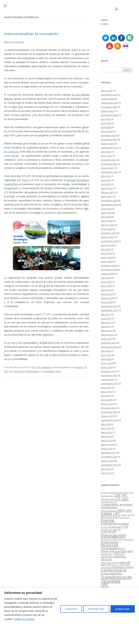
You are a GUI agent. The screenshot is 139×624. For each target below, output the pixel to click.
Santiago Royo (107, 554)
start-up (114, 565)
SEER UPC (119, 553)
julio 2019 (105, 249)
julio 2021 (105, 176)
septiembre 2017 (109, 310)
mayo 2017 (106, 322)
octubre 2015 (107, 379)
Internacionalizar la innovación (31, 33)
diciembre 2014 (108, 407)
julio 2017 (105, 314)
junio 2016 (106, 355)
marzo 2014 (107, 440)
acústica (78, 367)
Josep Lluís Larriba (113, 551)
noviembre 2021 (109, 163)
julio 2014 (105, 424)
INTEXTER (109, 544)
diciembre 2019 (108, 233)
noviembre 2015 (109, 375)
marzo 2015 (107, 399)
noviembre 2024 (109, 94)
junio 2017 (106, 318)
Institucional (128, 539)
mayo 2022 (106, 155)
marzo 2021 (107, 188)
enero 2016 (106, 367)
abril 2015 (106, 395)
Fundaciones (115, 527)
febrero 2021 (107, 192)
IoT (123, 548)
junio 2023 (106, 123)
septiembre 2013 (109, 464)
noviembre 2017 (109, 306)
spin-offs (106, 564)
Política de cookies (24, 619)
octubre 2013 (107, 460)
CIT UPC (122, 498)
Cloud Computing (108, 502)
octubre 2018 (107, 273)
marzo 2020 (107, 220)
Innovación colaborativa (26, 371)
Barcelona (129, 492)
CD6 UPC (120, 495)
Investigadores (111, 548)
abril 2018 (106, 289)
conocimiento (108, 510)
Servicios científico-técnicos (114, 558)
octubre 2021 (107, 167)
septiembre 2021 (109, 172)
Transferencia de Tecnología (116, 579)
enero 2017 (106, 338)
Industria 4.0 (106, 530)
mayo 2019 (106, 253)
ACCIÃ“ (15, 155)
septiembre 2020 (109, 204)
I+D (11, 371)
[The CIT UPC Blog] (5, 5)
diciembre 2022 (108, 135)
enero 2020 (106, 228)
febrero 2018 (107, 298)
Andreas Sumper (116, 492)
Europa (104, 527)
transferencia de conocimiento (114, 572)
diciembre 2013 (108, 452)
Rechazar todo (96, 608)
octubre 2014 (107, 416)
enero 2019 (106, 261)
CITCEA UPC (108, 499)
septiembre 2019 (109, 241)
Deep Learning (127, 515)
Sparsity (115, 562)
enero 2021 (106, 196)
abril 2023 (106, 127)
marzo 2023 (107, 131)
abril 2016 (106, 359)
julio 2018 (105, 277)
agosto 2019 (107, 245)
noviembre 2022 (109, 139)
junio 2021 (106, 180)
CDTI (71, 147)
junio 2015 (106, 387)
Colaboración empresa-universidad (117, 505)
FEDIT (25, 180)
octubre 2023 (107, 111)
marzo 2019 (107, 257)
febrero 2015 (107, 403)
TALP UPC (124, 564)
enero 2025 (106, 90)
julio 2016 (105, 351)
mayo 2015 (106, 391)
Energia (107, 520)
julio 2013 (105, 468)
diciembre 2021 (108, 159)
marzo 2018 (107, 294)
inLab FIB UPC (109, 532)
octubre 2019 (107, 237)
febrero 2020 (107, 224)
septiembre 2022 (109, 147)
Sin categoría (44, 367)
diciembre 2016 (108, 342)
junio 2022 (106, 151)
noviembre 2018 (109, 269)
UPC (105, 585)
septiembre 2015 (109, 383)
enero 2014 (106, 448)
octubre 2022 (107, 143)
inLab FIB (116, 530)
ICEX (61, 147)
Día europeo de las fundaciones (115, 517)
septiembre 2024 (109, 102)
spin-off (125, 562)
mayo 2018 (106, 285)
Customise (71, 608)
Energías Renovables (115, 524)
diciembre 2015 (108, 371)
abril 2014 (106, 436)
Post (34, 367)
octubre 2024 (107, 98)
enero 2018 (106, 302)
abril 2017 (106, 326)
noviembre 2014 (109, 412)
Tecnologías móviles (122, 567)
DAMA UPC (111, 514)
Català (104, 19)
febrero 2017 (107, 334)
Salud (130, 551)
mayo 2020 (106, 212)
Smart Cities (106, 562)
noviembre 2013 (109, 456)
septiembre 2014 (109, 420)
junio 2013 (106, 473)
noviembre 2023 (109, 106)
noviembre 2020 (109, 200)
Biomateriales (107, 496)
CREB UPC (124, 510)
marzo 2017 (107, 330)
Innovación (113, 535)
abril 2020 (106, 216)
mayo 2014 (106, 432)
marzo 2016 (107, 363)
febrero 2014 (107, 444)
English (104, 23)
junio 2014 (106, 428)
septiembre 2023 (109, 115)
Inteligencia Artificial (110, 542)
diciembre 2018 (108, 265)
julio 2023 (105, 119)
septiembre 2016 (109, 346)
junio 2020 (106, 208)
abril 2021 (106, 184)
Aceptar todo (122, 608)
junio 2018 (106, 281)
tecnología (105, 567)
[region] (69, 606)
